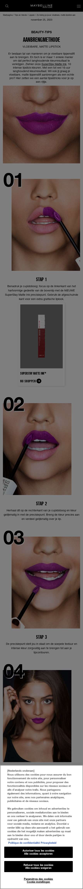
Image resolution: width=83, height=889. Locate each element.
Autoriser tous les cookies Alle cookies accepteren (38, 852)
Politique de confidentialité (24, 842)
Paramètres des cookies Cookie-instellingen (38, 880)
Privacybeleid (48, 842)
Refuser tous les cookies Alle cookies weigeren (38, 866)
